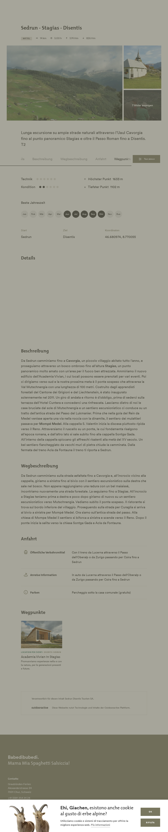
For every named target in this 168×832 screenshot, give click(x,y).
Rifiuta (150, 822)
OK (150, 811)
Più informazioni (100, 824)
